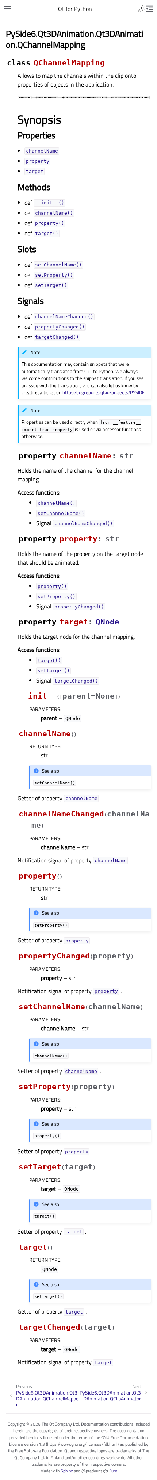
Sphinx (67, 1470)
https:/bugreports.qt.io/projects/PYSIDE (103, 392)
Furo (113, 1470)
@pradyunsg (93, 1470)
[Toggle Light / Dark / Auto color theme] (141, 8)
